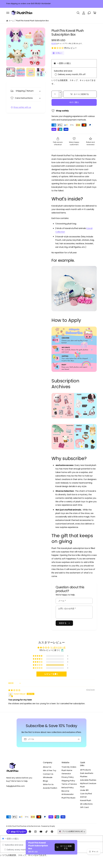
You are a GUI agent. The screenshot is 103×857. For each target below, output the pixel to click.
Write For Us (48, 784)
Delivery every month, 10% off (20, 849)
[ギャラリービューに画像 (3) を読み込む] (30, 72)
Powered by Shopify (48, 826)
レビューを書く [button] (51, 674)
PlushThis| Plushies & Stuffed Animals (26, 826)
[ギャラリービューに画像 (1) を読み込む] (10, 72)
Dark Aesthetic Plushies (86, 775)
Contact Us (48, 774)
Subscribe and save (13, 845)
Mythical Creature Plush (88, 785)
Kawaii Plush (85, 800)
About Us (47, 767)
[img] (14, 690)
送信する (63, 623)
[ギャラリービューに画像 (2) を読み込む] (20, 72)
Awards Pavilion (50, 788)
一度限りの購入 (11, 838)
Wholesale (47, 777)
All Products (85, 770)
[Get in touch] (89, 13)
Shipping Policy (68, 780)
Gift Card (84, 807)
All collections (86, 804)
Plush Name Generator (67, 772)
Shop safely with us (22, 107)
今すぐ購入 (74, 102)
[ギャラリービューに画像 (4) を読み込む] (40, 72)
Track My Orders (69, 767)
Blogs (45, 781)
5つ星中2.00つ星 (58, 647)
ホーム (11, 20)
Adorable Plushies (88, 780)
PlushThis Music (68, 798)
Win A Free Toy (49, 770)
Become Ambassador (68, 793)
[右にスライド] (45, 72)
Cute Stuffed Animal (86, 795)
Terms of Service (69, 784)
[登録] (78, 739)
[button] (8, 13)
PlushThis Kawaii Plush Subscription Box (32, 20)
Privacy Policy (68, 777)
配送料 (54, 43)
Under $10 (84, 790)
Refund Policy (68, 787)
